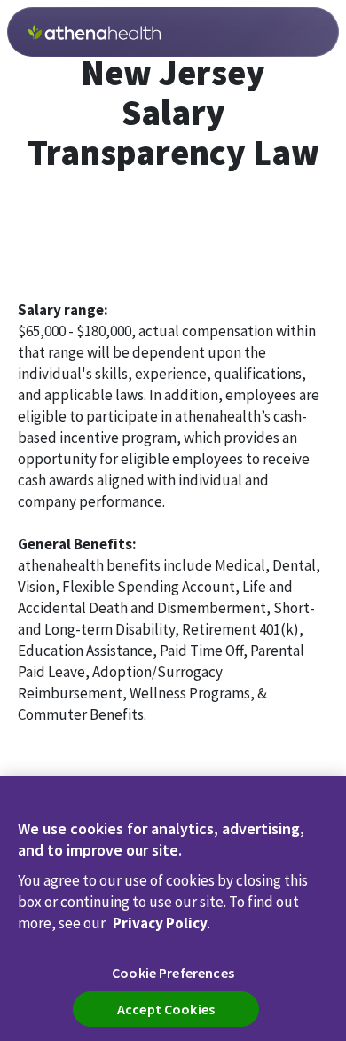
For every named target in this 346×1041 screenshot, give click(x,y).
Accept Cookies (166, 1009)
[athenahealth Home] (94, 32)
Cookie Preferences (173, 973)
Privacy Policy (160, 923)
